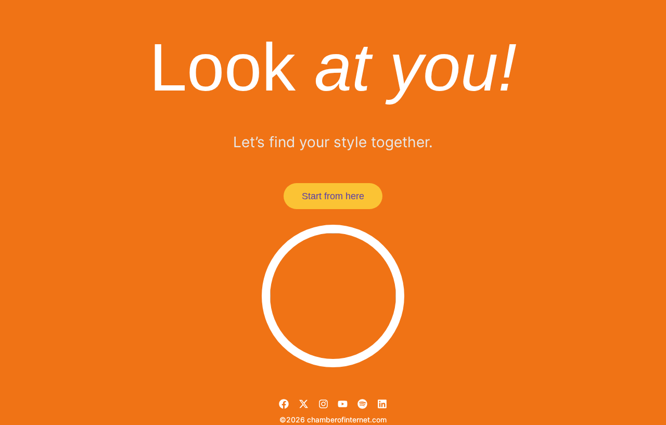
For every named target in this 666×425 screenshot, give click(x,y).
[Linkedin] (382, 404)
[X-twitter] (304, 404)
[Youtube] (343, 404)
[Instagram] (323, 404)
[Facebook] (284, 404)
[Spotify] (362, 404)
